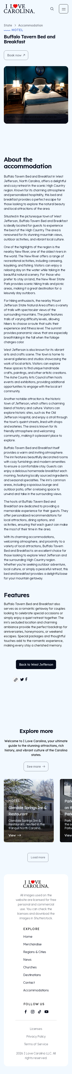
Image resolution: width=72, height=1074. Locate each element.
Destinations (32, 975)
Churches (29, 967)
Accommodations (36, 990)
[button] (63, 8)
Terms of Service (36, 1044)
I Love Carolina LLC (37, 1053)
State (8, 25)
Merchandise (32, 944)
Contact (29, 982)
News (27, 959)
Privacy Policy (36, 1036)
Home (27, 936)
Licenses (36, 1029)
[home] (17, 8)
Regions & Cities (34, 952)
